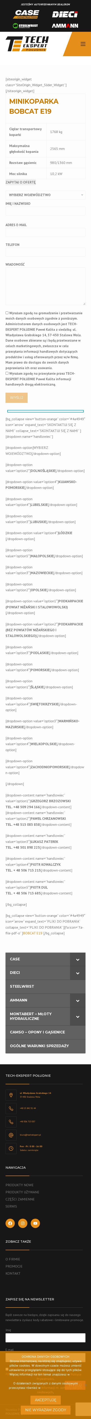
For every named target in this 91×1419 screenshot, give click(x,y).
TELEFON (12, 245)
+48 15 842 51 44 (28, 1108)
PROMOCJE (14, 1266)
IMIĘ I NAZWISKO (18, 203)
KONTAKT (13, 1273)
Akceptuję (45, 1400)
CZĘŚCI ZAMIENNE (20, 1199)
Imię (8, 1330)
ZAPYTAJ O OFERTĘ (21, 182)
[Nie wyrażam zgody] (85, 1385)
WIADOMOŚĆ (15, 264)
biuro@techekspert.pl (30, 1134)
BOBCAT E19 (33, 933)
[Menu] (83, 44)
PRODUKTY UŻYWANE (22, 1192)
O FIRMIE (13, 1259)
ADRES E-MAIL (16, 225)
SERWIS (11, 1206)
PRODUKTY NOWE (20, 1185)
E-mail (10, 1350)
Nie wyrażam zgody (45, 1410)
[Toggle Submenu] (77, 959)
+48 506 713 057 (27, 1121)
